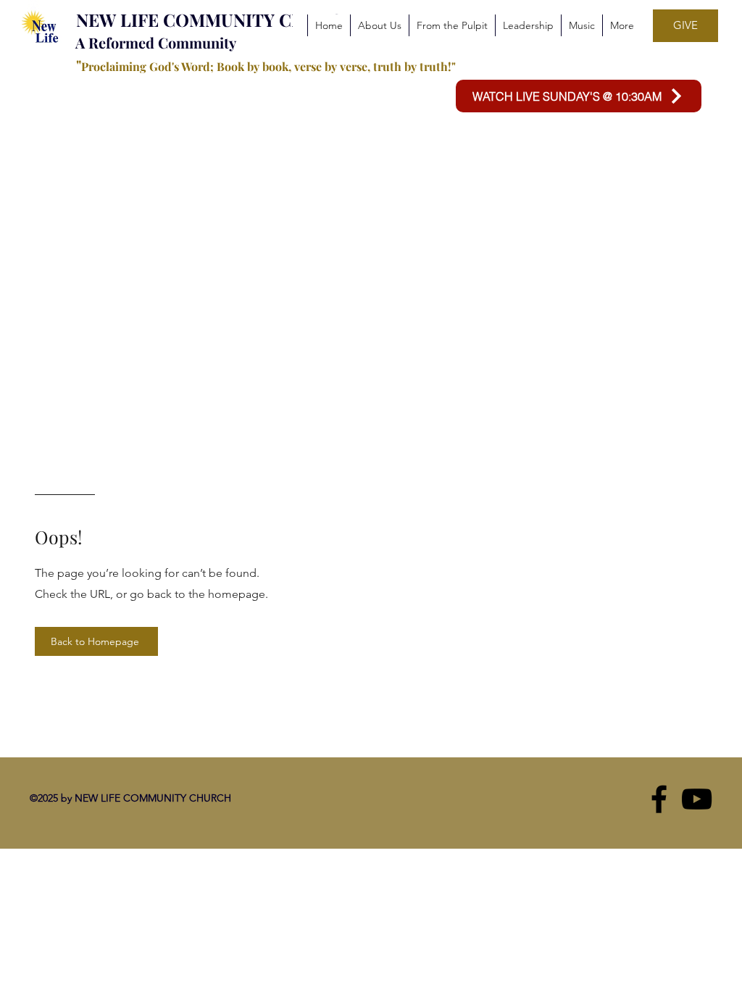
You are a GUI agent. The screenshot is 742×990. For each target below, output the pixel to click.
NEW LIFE (119, 19)
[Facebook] (659, 799)
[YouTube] (696, 799)
